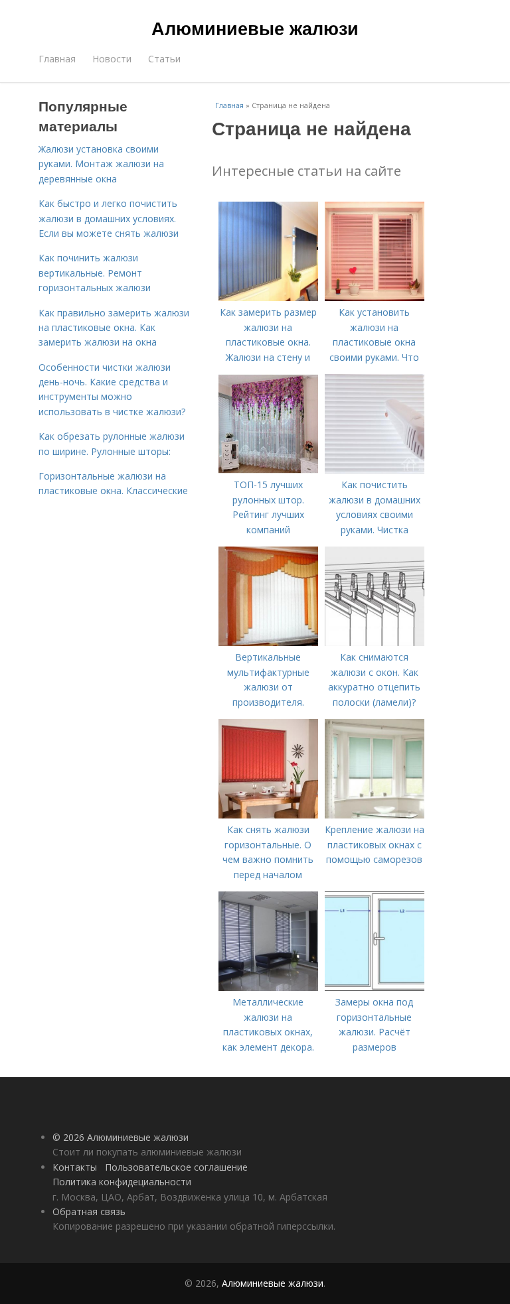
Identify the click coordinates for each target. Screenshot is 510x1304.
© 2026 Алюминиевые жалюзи (120, 1137)
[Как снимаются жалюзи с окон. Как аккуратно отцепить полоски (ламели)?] (374, 642)
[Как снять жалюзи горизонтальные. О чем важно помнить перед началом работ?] (268, 815)
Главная (57, 58)
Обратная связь (89, 1211)
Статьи (164, 58)
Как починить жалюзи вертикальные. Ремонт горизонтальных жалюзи (95, 272)
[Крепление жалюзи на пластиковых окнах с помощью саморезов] (374, 815)
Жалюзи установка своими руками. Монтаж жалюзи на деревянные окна (101, 164)
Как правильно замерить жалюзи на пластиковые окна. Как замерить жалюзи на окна (114, 327)
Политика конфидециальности (121, 1181)
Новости (111, 58)
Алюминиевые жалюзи (255, 27)
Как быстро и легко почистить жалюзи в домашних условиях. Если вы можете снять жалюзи (109, 218)
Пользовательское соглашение (176, 1167)
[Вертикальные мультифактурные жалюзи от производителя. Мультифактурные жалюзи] (268, 642)
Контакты (74, 1167)
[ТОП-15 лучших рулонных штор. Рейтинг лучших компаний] (268, 470)
